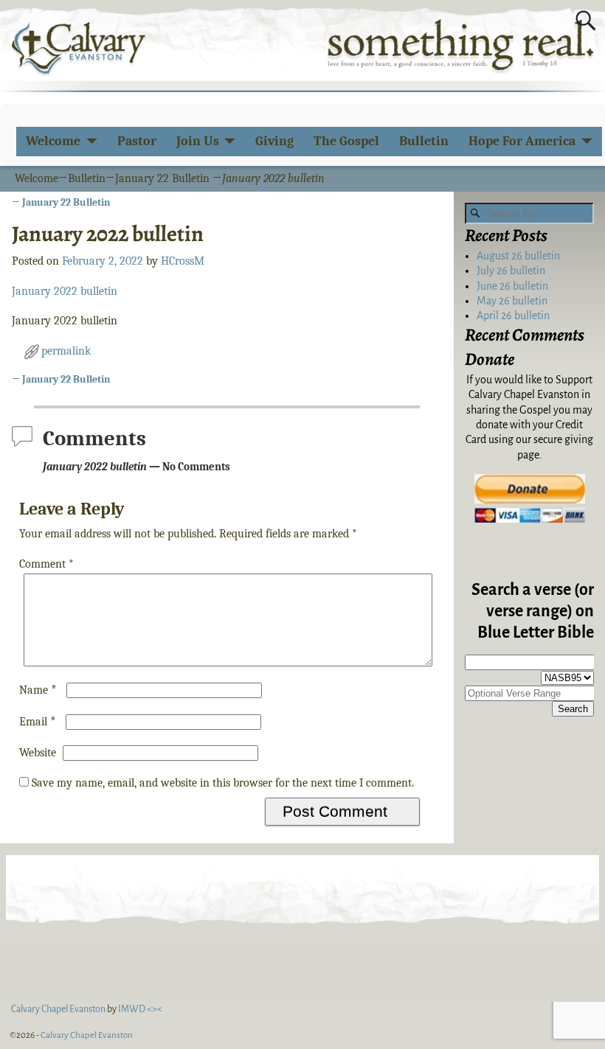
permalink (66, 351)
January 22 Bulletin (162, 178)
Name (38, 690)
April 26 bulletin (513, 315)
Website (37, 752)
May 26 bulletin (512, 301)
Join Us (197, 141)
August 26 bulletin (518, 256)
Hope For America (522, 141)
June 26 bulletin (512, 286)
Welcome (53, 141)
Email (37, 721)
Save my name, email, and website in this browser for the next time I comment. (223, 783)
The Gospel (346, 141)
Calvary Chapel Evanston (87, 1035)
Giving (274, 141)
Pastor (136, 141)
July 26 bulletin (511, 270)
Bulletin (424, 141)
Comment (46, 564)
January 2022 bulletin (64, 291)
